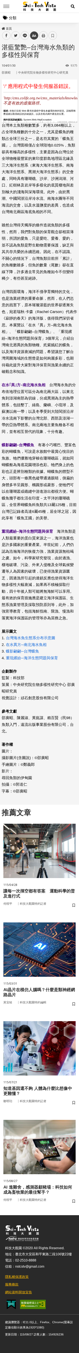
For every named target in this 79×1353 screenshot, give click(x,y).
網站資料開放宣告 (18, 1292)
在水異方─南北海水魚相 (26, 645)
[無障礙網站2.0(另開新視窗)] (33, 1304)
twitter (16, 35)
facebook (6, 35)
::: (3, 27)
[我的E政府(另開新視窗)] (11, 1304)
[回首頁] (39, 6)
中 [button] (34, 35)
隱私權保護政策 (17, 1277)
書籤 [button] (52, 35)
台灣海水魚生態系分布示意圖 (30, 638)
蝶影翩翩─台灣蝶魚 (22, 651)
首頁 (9, 28)
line (23, 35)
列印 (43, 35)
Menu (6, 6)
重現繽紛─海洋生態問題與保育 (32, 658)
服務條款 (12, 1284)
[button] (72, 6)
